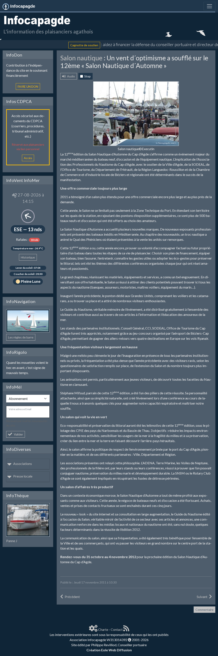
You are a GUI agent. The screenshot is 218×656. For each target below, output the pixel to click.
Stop (87, 76)
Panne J (11, 541)
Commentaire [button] (204, 609)
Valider (18, 434)
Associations (22, 464)
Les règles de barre (20, 337)
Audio (70, 76)
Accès (28, 158)
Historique (28, 257)
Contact (117, 629)
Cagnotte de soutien (73, 45)
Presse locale (22, 476)
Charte (103, 629)
